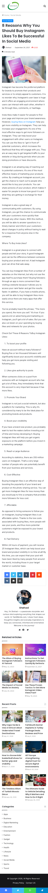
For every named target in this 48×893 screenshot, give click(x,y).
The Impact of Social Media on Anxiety (12, 686)
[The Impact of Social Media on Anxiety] (12, 677)
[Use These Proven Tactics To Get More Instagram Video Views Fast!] (35, 677)
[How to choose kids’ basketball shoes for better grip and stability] (12, 747)
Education (8, 827)
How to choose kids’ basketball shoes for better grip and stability (12, 759)
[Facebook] (7, 575)
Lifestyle (7, 852)
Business (7, 818)
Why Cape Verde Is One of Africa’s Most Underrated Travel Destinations (12, 729)
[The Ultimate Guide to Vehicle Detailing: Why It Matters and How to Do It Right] (35, 780)
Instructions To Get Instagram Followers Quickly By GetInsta (35, 661)
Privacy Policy (18, 883)
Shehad (8, 47)
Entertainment (10, 831)
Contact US (30, 883)
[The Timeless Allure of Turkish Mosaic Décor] (12, 780)
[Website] (20, 629)
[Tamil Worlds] (13, 6)
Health (6, 847)
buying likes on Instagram (23, 122)
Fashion (7, 835)
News (6, 856)
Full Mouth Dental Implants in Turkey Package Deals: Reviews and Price (34, 729)
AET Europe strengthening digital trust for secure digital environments (33, 761)
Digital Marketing (11, 822)
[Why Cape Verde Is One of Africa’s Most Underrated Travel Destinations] (12, 716)
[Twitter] (13, 575)
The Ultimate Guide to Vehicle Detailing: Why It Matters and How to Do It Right (35, 792)
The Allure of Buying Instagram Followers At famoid (12, 661)
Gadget (7, 839)
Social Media (16, 15)
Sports (6, 864)
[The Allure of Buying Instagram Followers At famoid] (12, 650)
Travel (6, 868)
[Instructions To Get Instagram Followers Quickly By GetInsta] (35, 650)
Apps (6, 814)
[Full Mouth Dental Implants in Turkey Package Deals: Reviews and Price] (35, 716)
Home (6, 15)
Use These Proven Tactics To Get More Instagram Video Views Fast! (35, 689)
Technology (9, 843)
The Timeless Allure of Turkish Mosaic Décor (11, 791)
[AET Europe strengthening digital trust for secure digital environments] (35, 747)
